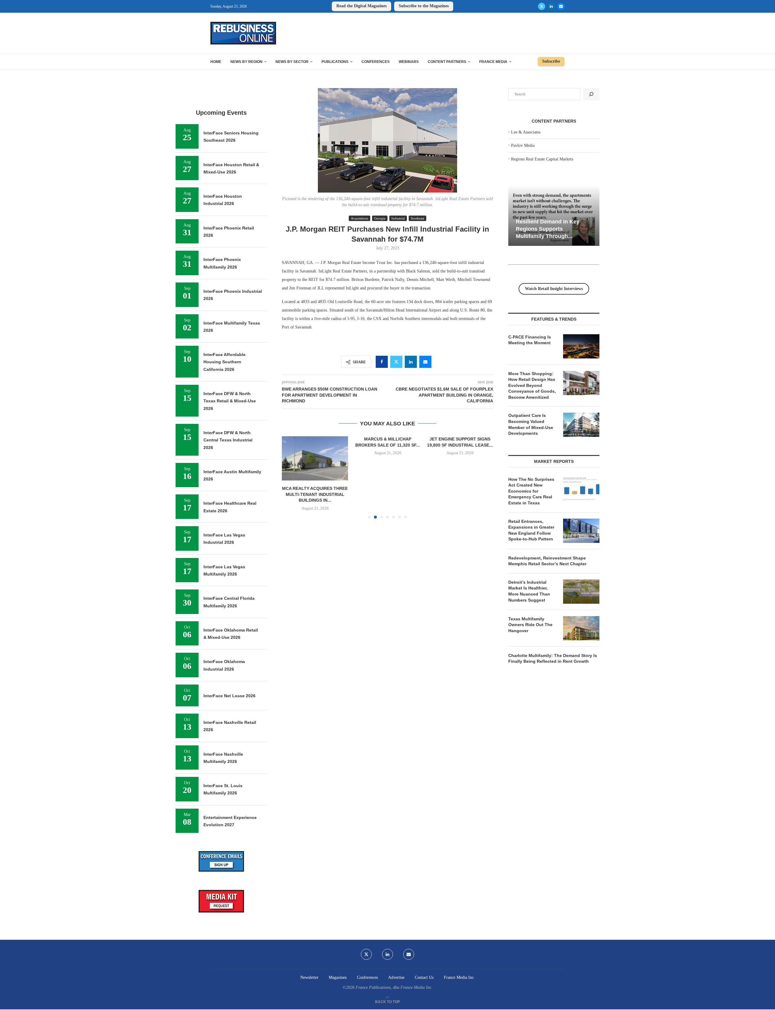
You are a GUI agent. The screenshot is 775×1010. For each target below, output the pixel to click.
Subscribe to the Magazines (424, 6)
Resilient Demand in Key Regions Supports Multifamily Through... (547, 228)
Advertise (396, 977)
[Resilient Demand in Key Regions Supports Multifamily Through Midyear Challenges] (553, 215)
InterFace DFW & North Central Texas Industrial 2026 (227, 440)
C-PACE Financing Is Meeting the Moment (529, 340)
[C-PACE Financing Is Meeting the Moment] (581, 346)
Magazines (338, 977)
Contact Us (424, 977)
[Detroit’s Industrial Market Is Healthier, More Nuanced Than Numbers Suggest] (581, 591)
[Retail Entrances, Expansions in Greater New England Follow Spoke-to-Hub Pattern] (581, 531)
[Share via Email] (425, 362)
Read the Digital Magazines (361, 6)
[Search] (591, 94)
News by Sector (291, 62)
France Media (493, 62)
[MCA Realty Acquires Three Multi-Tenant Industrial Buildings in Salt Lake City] (315, 458)
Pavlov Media (523, 145)
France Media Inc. (459, 977)
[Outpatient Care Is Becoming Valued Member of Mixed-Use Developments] (581, 425)
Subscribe (551, 61)
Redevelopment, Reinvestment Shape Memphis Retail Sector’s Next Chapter (547, 561)
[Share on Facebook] (382, 362)
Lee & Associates (525, 132)
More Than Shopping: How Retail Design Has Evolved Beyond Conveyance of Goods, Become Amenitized (532, 385)
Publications (335, 62)
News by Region (246, 62)
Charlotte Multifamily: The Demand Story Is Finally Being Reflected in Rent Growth (552, 658)
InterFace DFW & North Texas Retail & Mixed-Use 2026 (229, 401)
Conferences (375, 62)
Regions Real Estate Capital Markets (542, 159)
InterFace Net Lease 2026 (229, 695)
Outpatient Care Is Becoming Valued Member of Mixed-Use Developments (530, 424)
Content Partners (447, 62)
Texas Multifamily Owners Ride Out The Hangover (530, 624)
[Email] (561, 6)
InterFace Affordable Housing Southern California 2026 (224, 362)
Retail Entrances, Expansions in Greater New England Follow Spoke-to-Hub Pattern (531, 530)
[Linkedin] (551, 6)
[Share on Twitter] (396, 362)
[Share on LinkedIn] (411, 362)
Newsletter (309, 977)
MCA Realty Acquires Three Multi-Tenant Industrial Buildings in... (315, 494)
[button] (290, 477)
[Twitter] (541, 6)
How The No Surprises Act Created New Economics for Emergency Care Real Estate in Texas (531, 491)
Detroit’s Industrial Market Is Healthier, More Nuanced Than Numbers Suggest (529, 591)
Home (215, 62)
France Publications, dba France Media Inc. (394, 987)
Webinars (409, 62)
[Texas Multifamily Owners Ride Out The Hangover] (581, 628)
